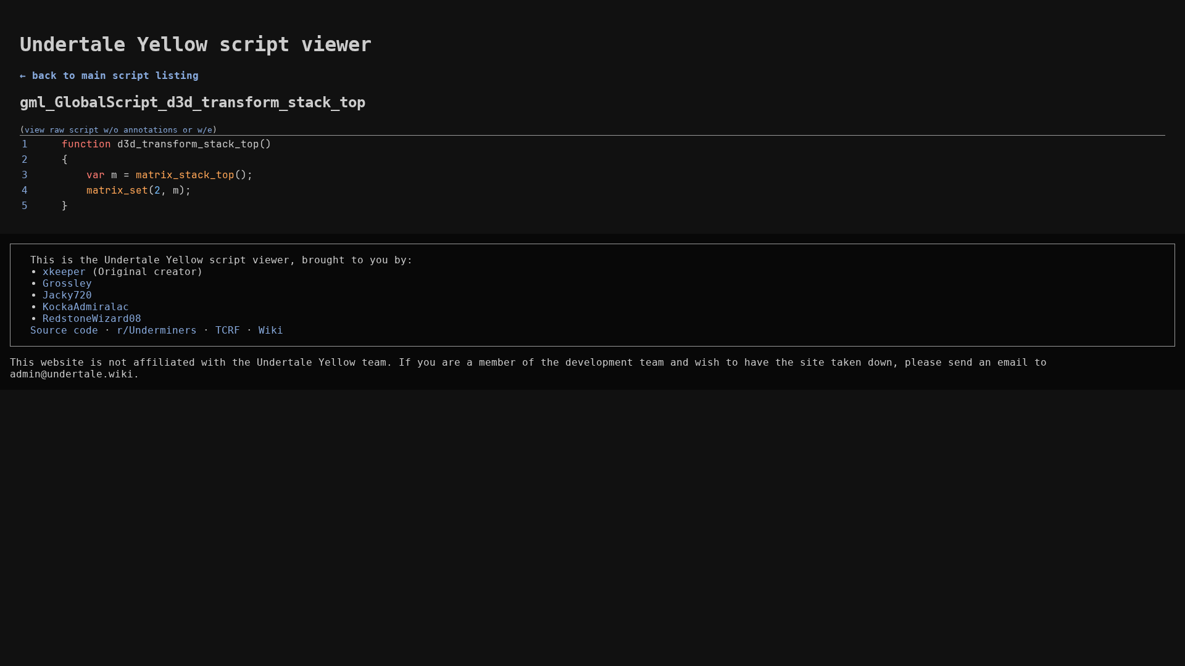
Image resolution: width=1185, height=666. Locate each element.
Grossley (67, 283)
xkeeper (64, 272)
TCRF (227, 330)
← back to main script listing (109, 75)
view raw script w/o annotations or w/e (118, 129)
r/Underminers (157, 330)
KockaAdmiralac (86, 307)
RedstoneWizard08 (92, 318)
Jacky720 (67, 295)
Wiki (271, 330)
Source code (64, 330)
